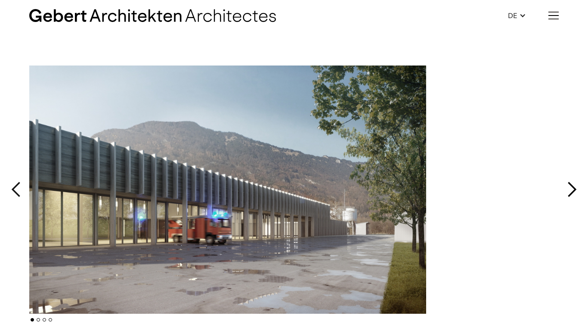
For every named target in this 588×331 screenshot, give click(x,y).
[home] (152, 15)
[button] (517, 15)
